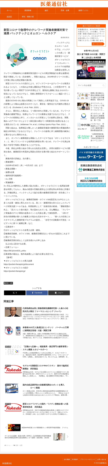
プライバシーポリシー (87, 459)
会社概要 (67, 459)
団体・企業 (9, 283)
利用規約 (75, 459)
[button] (59, 292)
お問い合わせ (101, 459)
